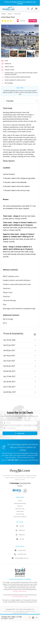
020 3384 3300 (22, 554)
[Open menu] (36, 8)
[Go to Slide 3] (22, 53)
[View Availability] (33, 617)
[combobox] (20, 100)
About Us (20, 506)
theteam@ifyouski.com (22, 558)
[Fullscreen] (35, 47)
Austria (10, 13)
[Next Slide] (36, 37)
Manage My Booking (20, 503)
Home (20, 501)
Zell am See (17, 13)
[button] (20, 37)
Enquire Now (22, 550)
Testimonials (20, 511)
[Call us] (32, 9)
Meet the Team (19, 509)
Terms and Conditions (19, 517)
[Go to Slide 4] (31, 53)
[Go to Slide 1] (5, 53)
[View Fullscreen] (35, 334)
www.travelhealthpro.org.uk (20, 596)
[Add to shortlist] (29, 617)
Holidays (3, 13)
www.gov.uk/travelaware (20, 591)
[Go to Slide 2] (14, 53)
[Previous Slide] (3, 37)
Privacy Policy (20, 514)
